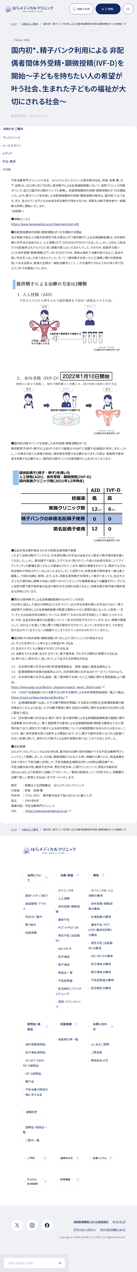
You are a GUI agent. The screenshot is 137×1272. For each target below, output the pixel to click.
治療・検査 (66, 875)
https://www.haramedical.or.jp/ (46, 811)
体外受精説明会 (35, 1044)
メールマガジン (11, 145)
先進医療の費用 (101, 917)
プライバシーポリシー (84, 1229)
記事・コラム (99, 1158)
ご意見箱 (96, 1052)
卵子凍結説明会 (35, 1052)
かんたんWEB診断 (32, 1181)
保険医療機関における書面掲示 (91, 1222)
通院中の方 (66, 1158)
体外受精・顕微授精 (68, 909)
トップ (14, 23)
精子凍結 (64, 964)
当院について (34, 877)
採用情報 (65, 1179)
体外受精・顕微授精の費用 (100, 906)
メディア (7, 153)
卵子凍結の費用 (101, 964)
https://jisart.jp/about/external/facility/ (38, 697)
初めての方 (83, 9)
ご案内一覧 (32, 1140)
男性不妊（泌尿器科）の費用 (100, 945)
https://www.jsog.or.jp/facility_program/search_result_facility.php (56, 687)
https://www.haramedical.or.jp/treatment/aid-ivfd (45, 224)
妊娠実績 (31, 932)
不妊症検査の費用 (102, 980)
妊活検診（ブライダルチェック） (68, 991)
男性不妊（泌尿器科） (68, 938)
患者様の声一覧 (68, 1039)
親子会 (29, 1081)
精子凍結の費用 (101, 972)
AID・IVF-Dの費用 (102, 956)
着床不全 (64, 919)
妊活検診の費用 (101, 988)
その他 (6, 169)
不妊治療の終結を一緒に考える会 (35, 1092)
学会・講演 (9, 161)
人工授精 (64, 898)
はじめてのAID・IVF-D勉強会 (34, 1063)
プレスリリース (11, 137)
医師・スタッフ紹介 (36, 895)
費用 (96, 875)
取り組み (30, 924)
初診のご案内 (33, 917)
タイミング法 (65, 890)
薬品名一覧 (65, 972)
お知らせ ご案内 (30, 23)
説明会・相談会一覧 (35, 1129)
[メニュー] (128, 9)
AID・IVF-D (64, 948)
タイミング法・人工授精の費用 (100, 893)
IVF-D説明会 (33, 1073)
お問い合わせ (100, 1026)
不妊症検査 (65, 980)
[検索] (60, 1263)
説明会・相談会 (33, 1026)
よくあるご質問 (100, 1044)
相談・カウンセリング (68, 1004)
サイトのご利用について (113, 1229)
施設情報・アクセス (34, 906)
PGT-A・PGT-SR (68, 927)
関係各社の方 (99, 1060)
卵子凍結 (64, 956)
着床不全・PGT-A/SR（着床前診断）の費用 (100, 929)
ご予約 (109, 9)
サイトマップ (119, 1222)
